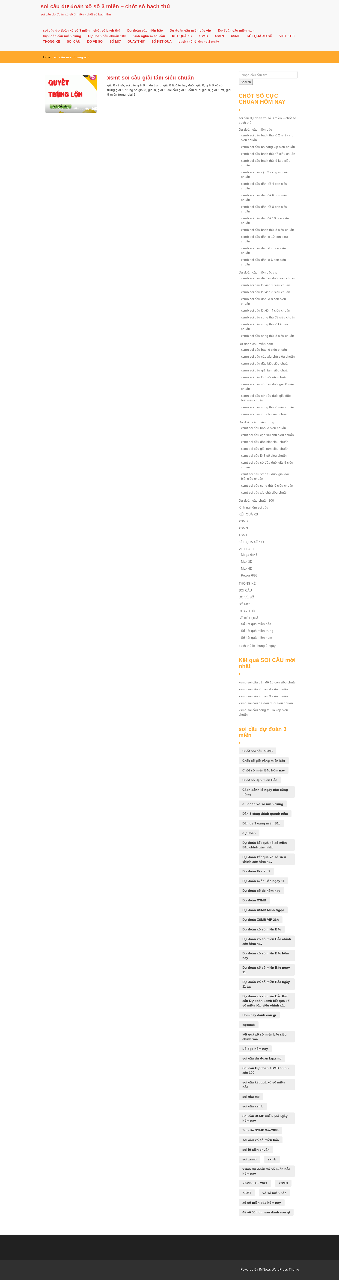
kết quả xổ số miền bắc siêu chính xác (264, 1037)
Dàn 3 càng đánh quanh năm (265, 813)
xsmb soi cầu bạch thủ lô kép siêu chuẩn (265, 163)
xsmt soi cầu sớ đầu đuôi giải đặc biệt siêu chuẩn (265, 476)
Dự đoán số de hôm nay (261, 890)
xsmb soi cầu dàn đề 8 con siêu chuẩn (264, 209)
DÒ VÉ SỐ (95, 41)
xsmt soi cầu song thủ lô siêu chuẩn (267, 485)
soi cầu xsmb (252, 1106)
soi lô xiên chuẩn (256, 1149)
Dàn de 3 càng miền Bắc (261, 823)
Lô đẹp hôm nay (255, 1048)
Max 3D (246, 561)
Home (46, 57)
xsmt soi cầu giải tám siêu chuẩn (150, 77)
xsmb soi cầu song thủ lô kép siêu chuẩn (265, 326)
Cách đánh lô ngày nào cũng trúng (265, 792)
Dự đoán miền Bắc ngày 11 (263, 881)
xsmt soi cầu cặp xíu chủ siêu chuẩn (267, 435)
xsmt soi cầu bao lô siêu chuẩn (263, 428)
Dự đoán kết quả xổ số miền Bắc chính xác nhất (264, 845)
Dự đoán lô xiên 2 (256, 871)
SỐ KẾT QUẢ (162, 41)
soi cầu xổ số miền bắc (260, 1140)
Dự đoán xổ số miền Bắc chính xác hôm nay (266, 941)
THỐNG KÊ (51, 41)
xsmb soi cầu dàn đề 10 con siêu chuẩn (265, 220)
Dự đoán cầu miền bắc (145, 30)
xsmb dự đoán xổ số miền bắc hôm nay (266, 1171)
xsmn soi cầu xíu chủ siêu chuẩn (264, 414)
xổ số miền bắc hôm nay (261, 1202)
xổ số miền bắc (274, 1193)
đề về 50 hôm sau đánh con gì (266, 1212)
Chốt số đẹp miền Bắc (259, 780)
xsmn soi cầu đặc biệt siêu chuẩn (265, 363)
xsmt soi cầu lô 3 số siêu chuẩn (264, 455)
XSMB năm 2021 (255, 1183)
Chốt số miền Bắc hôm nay (263, 770)
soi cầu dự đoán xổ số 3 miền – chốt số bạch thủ (105, 6)
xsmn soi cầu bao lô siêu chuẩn (264, 349)
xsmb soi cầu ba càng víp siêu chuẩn (268, 147)
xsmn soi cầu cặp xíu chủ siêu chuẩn (268, 356)
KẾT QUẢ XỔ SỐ (259, 36)
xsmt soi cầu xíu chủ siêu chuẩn (264, 492)
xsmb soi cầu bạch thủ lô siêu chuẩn (267, 230)
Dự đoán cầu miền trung (62, 36)
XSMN (219, 36)
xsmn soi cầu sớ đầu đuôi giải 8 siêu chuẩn (267, 386)
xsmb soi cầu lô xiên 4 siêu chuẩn (265, 310)
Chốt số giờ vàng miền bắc (263, 760)
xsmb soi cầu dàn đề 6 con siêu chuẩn (264, 197)
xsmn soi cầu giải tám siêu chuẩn (265, 370)
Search (246, 82)
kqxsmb (248, 1025)
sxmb (272, 1159)
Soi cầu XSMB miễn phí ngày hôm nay (265, 1118)
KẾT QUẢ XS (182, 36)
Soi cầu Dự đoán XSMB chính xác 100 (265, 1070)
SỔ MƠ (115, 41)
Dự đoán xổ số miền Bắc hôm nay (265, 955)
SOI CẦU (73, 41)
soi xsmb (249, 1159)
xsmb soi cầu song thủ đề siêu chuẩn (268, 317)
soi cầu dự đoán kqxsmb (262, 1058)
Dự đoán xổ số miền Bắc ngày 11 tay (266, 984)
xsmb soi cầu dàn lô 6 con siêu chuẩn (263, 262)
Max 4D (246, 568)
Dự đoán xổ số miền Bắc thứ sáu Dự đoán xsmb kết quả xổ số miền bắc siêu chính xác (266, 1000)
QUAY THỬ (136, 41)
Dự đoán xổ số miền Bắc (261, 929)
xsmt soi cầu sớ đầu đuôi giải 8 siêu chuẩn (267, 465)
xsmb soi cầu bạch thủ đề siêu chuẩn (268, 154)
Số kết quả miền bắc (256, 624)
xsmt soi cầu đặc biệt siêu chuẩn (264, 442)
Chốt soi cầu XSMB (257, 751)
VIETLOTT (287, 36)
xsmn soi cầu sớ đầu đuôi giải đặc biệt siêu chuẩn (266, 398)
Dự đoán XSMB (254, 900)
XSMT (235, 36)
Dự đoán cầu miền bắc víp (190, 30)
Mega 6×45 (249, 554)
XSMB (203, 36)
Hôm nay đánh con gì (259, 1015)
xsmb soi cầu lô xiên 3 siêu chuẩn (265, 292)
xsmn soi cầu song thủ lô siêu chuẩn (267, 407)
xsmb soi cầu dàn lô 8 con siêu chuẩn (263, 301)
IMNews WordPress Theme (279, 1269)
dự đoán (249, 833)
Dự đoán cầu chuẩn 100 (107, 36)
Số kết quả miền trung (257, 631)
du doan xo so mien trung (262, 804)
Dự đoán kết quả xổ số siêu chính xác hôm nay (264, 859)
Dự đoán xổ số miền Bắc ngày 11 (266, 970)
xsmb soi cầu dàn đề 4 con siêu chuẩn (264, 186)
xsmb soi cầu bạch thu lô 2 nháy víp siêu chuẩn (267, 137)
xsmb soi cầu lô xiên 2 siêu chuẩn (265, 285)
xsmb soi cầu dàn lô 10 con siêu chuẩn (264, 239)
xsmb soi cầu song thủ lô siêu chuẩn (267, 336)
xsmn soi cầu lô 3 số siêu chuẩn (264, 377)
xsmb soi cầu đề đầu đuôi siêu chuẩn (268, 278)
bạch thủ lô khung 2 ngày (198, 41)
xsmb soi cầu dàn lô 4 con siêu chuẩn (263, 250)
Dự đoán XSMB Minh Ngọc (263, 910)
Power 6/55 (249, 575)
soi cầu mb (251, 1096)
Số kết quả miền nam (256, 637)
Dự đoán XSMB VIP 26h (260, 919)
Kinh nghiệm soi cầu (149, 36)
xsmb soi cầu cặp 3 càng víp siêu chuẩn (265, 174)
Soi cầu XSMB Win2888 (260, 1130)
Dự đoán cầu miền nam (236, 30)
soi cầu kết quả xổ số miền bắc (263, 1084)
